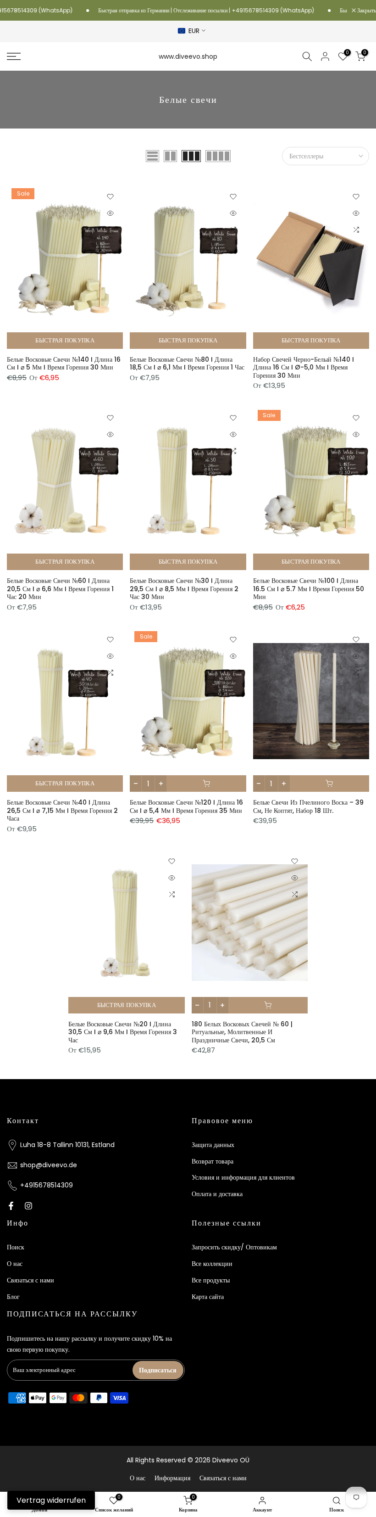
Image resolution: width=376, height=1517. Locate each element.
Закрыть (366, 10)
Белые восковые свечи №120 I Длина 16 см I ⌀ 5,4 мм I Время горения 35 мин (186, 806)
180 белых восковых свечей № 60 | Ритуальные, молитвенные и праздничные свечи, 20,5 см (242, 1032)
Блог (13, 1296)
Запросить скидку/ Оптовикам (234, 1247)
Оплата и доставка (217, 1193)
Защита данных (213, 1144)
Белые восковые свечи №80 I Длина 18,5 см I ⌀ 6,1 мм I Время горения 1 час (187, 363)
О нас (14, 1263)
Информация (172, 1478)
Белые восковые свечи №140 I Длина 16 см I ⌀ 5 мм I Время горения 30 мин (64, 363)
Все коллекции (212, 1263)
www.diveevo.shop (188, 56)
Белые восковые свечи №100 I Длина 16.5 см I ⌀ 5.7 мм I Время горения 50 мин (308, 588)
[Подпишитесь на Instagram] (28, 1205)
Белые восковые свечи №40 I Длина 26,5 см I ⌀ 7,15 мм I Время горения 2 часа (62, 810)
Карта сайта (208, 1296)
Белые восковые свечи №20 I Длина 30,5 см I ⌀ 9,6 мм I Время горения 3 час (122, 1032)
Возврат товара (212, 1161)
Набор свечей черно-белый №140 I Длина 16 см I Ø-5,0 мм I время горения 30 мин (303, 367)
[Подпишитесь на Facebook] (11, 1205)
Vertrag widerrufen (51, 1500)
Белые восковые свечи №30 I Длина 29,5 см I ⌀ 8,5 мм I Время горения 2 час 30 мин (184, 588)
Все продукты (211, 1280)
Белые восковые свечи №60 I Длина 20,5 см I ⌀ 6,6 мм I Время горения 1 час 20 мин (60, 588)
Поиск (15, 1247)
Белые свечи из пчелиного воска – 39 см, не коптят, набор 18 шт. (308, 806)
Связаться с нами (30, 1280)
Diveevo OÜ (230, 1460)
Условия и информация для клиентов (243, 1177)
